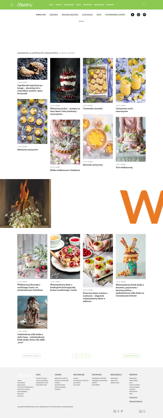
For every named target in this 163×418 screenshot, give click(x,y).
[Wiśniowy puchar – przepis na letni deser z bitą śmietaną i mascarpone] (65, 80)
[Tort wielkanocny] (131, 139)
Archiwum (21, 383)
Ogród (58, 5)
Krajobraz (96, 385)
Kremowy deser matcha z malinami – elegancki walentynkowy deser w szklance (95, 297)
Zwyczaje (114, 380)
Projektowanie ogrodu (60, 388)
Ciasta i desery (22, 82)
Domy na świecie (42, 380)
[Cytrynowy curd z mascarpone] (131, 80)
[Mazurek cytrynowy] (98, 136)
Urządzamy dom (42, 383)
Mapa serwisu (22, 391)
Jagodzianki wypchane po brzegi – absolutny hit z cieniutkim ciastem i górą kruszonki (29, 89)
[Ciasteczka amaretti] (98, 80)
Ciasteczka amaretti (93, 108)
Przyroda (87, 5)
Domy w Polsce (41, 378)
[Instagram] (138, 14)
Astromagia (87, 15)
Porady (57, 383)
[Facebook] (132, 14)
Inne (131, 394)
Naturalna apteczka (81, 380)
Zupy (131, 383)
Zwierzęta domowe (99, 378)
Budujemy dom (41, 385)
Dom (51, 5)
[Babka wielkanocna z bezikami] (65, 142)
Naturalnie (69, 5)
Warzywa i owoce (61, 378)
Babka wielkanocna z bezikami (65, 170)
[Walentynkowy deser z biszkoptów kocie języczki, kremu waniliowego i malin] (65, 256)
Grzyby (94, 383)
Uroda (75, 378)
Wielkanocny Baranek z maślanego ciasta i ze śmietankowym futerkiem (30, 287)
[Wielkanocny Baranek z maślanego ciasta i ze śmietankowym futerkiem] (32, 256)
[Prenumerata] (140, 411)
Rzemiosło (114, 378)
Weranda (54, 15)
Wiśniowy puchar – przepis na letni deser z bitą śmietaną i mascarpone (65, 111)
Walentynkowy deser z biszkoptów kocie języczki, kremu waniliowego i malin (63, 287)
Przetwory (133, 391)
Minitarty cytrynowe (27, 149)
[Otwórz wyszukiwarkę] (144, 4)
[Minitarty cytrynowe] (32, 121)
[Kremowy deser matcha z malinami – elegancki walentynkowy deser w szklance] (98, 260)
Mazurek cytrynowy (93, 164)
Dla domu (77, 383)
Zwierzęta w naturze (99, 380)
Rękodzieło (99, 5)
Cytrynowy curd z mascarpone (124, 110)
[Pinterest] (144, 14)
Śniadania (133, 378)
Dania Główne (134, 385)
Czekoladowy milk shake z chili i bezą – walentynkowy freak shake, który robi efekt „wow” (31, 338)
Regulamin (21, 385)
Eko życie (76, 385)
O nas (19, 380)
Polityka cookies (23, 389)
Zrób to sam (115, 383)
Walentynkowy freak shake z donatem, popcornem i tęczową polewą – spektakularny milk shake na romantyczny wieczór (130, 290)
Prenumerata (135, 401)
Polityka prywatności (25, 387)
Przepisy (110, 5)
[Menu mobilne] (12, 4)
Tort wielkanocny (124, 167)
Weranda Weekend (70, 15)
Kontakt (20, 396)
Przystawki (133, 380)
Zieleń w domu (60, 385)
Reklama (20, 394)
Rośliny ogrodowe (62, 380)
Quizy (78, 5)
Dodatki (132, 389)
